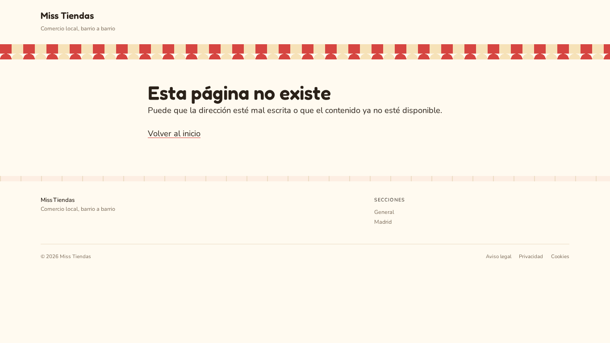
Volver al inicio (174, 133)
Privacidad (531, 256)
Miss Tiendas (67, 15)
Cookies (560, 256)
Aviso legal (498, 256)
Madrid (383, 222)
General (384, 212)
